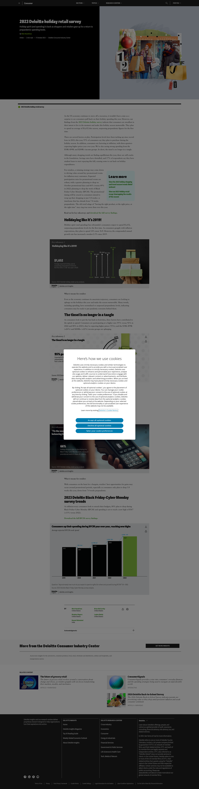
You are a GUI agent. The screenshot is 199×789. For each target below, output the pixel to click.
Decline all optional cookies (99, 425)
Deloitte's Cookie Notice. (108, 410)
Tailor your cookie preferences (99, 431)
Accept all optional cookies (99, 420)
